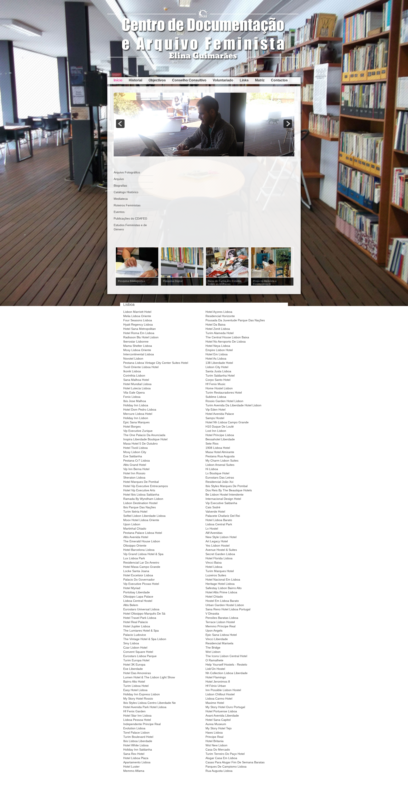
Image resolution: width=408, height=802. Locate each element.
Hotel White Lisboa (136, 745)
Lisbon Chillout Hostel (220, 694)
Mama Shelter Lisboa (137, 345)
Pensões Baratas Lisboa (221, 617)
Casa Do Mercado (217, 749)
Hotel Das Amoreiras (137, 673)
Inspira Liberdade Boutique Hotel (145, 439)
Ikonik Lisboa (132, 371)
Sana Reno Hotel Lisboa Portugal (227, 609)
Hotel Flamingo (215, 677)
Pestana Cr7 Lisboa (136, 460)
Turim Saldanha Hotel (220, 375)
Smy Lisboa (131, 643)
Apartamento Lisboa (136, 762)
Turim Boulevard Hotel (138, 736)
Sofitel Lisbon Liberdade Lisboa (144, 515)
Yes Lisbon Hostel (217, 545)
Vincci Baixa (213, 562)
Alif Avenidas (213, 532)
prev (120, 123)
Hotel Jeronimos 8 (217, 681)
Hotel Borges (132, 426)
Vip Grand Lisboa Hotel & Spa (143, 554)
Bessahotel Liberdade (220, 439)
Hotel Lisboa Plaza (135, 758)
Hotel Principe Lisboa (219, 435)
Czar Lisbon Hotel (135, 647)
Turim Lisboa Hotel (136, 685)
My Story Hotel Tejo (218, 728)
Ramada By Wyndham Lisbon (143, 498)
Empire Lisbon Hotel (219, 350)
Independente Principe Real (142, 724)
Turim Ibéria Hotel (135, 511)
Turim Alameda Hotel (219, 333)
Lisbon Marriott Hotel (137, 311)
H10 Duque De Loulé (219, 426)
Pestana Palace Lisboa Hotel (142, 532)
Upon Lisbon (131, 524)
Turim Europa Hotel (136, 660)
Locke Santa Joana (136, 571)
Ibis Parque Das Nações (139, 507)
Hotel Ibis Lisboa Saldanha (141, 494)
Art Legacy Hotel (216, 541)
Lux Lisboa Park (134, 558)
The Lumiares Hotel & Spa (141, 630)
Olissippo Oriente (134, 545)
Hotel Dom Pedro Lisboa (139, 409)
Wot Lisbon (213, 651)
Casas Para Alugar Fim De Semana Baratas (235, 762)
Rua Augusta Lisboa (218, 770)
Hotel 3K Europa (134, 664)
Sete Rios (211, 443)
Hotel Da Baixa (215, 324)
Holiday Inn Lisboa (135, 405)
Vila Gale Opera (134, 392)
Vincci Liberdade (216, 639)
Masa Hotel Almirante (219, 452)
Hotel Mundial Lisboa (137, 384)
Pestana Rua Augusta (220, 456)
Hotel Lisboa (213, 566)
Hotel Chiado (214, 596)
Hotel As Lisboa (215, 358)
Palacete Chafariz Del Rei (222, 515)
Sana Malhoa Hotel (136, 379)
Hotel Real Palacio (135, 622)
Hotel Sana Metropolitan (139, 328)
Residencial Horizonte (220, 316)
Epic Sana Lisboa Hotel (221, 634)
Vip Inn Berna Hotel (136, 469)
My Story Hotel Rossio (138, 698)
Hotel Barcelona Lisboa (138, 549)
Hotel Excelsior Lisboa (138, 575)
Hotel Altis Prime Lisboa (221, 592)
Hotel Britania (214, 741)
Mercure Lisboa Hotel (137, 413)
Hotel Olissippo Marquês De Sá (144, 613)
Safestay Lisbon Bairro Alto (223, 588)
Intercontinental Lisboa (138, 354)
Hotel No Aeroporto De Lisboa (225, 341)
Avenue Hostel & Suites (221, 549)
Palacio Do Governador (139, 579)
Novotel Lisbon (133, 358)
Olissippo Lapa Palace (138, 596)
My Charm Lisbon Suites (221, 460)
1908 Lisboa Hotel (217, 447)
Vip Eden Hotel (215, 409)
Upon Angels (213, 630)
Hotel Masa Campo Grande (141, 566)
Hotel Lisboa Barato (218, 520)
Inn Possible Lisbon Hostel (223, 690)
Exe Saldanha (132, 456)
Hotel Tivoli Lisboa (135, 447)
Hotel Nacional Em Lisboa (222, 579)
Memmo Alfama (133, 770)
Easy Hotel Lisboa (135, 690)
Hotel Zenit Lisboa (217, 328)
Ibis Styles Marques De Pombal (226, 486)
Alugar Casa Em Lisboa (221, 758)
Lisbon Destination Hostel (140, 503)
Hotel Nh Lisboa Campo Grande (227, 422)
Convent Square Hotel (138, 651)
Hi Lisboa (211, 469)
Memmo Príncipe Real (220, 626)
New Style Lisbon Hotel (221, 537)
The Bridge (212, 647)
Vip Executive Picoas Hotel (141, 583)
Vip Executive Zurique (138, 430)
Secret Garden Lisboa (220, 554)
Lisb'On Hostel (215, 668)
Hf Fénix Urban (215, 685)
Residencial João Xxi (219, 481)
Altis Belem (130, 605)
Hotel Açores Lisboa (218, 311)
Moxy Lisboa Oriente (137, 350)
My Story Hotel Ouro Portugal (225, 707)
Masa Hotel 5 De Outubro (140, 443)
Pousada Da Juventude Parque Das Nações (235, 320)
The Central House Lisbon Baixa (227, 337)
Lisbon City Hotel (216, 367)
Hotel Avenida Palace (219, 413)
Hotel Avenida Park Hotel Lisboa (144, 707)
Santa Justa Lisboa (218, 371)
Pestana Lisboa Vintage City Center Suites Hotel (155, 362)
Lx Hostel (211, 528)
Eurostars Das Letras (219, 477)
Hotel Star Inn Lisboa (137, 715)
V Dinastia (212, 613)
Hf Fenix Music (215, 384)
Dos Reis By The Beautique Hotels (228, 490)
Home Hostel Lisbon (219, 388)
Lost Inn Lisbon (215, 430)
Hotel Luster (131, 766)
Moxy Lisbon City (134, 452)
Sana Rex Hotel (133, 753)
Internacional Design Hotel (223, 498)
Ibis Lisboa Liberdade (137, 741)
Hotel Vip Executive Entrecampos (145, 486)
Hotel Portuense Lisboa (221, 711)
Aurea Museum (215, 724)
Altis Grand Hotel (134, 464)
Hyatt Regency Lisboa (138, 324)
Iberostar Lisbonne (136, 341)
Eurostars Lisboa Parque (140, 656)
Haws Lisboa (214, 732)
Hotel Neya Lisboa (217, 345)
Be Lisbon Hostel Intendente (224, 494)
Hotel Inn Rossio (134, 473)
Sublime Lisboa (215, 396)
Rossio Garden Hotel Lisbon (224, 401)
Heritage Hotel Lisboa (220, 583)
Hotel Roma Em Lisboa (138, 333)
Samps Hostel (214, 418)
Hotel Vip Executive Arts (139, 490)
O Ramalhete (214, 660)
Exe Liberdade (133, 668)
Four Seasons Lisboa (137, 320)
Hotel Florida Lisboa (218, 558)
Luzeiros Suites (215, 575)
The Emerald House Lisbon (141, 541)
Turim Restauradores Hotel (223, 392)
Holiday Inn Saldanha (137, 749)
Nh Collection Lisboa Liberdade (226, 673)
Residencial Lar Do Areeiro (141, 562)
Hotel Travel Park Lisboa (139, 617)
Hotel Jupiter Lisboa (136, 626)
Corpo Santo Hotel (217, 379)
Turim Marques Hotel (219, 571)
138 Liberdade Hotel (219, 362)
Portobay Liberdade (136, 592)
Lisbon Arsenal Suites (219, 464)
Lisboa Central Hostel (137, 600)
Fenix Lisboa (131, 396)
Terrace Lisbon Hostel (220, 622)
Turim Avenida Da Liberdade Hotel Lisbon (233, 405)
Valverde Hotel (215, 511)
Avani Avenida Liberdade (222, 715)
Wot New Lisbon (216, 745)
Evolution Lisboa (134, 728)
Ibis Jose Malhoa (134, 401)
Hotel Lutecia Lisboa (137, 388)
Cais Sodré (212, 507)
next (287, 123)
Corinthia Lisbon (134, 375)
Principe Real (214, 736)
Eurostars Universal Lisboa (141, 609)
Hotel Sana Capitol (218, 719)
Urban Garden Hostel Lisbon (224, 605)
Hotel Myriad (131, 588)
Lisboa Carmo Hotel (218, 698)
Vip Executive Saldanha (221, 503)
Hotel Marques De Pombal (141, 481)
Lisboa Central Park (218, 524)
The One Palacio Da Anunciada (144, 435)
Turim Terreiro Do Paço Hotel (225, 753)
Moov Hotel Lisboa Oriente (141, 520)
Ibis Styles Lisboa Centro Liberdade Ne (149, 702)
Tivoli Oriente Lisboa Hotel (141, 367)
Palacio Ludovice (134, 634)
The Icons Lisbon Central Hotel (226, 656)
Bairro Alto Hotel (134, 681)
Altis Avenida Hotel (135, 537)
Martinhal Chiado (134, 528)
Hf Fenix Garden (134, 711)
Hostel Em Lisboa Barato (222, 600)
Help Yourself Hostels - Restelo (226, 664)
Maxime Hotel (214, 702)
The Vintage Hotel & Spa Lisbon (144, 639)
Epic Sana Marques (136, 422)
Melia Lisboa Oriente (137, 316)
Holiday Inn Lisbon (135, 418)
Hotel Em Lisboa (216, 354)
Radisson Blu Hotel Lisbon (141, 337)
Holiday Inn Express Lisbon (141, 694)
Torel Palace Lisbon (136, 732)
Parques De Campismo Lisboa (225, 766)
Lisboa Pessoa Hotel (137, 719)
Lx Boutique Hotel (217, 473)
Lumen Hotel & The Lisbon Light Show (149, 677)
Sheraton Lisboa (134, 477)
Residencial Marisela (219, 643)
